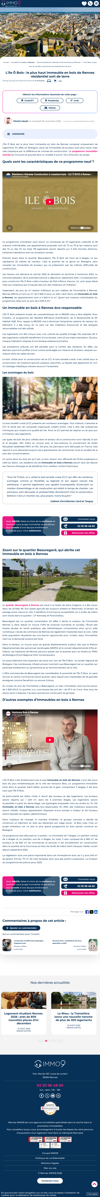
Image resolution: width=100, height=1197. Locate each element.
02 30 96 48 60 (86, 526)
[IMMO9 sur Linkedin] (58, 1096)
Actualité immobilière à (22, 62)
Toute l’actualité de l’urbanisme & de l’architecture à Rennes (58, 62)
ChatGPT (27, 100)
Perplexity (52, 100)
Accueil (6, 62)
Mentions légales (50, 1163)
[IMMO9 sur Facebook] (41, 1096)
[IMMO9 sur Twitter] (47, 1096)
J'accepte (92, 1194)
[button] (90, 3)
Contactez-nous (86, 519)
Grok (74, 100)
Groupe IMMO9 (50, 1153)
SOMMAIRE (18, 134)
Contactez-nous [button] (50, 1181)
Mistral (50, 108)
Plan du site (50, 1168)
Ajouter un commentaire (23, 928)
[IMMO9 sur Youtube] (53, 1096)
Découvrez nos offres (83, 533)
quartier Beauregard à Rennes (22, 605)
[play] (55, 80)
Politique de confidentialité (50, 1158)
